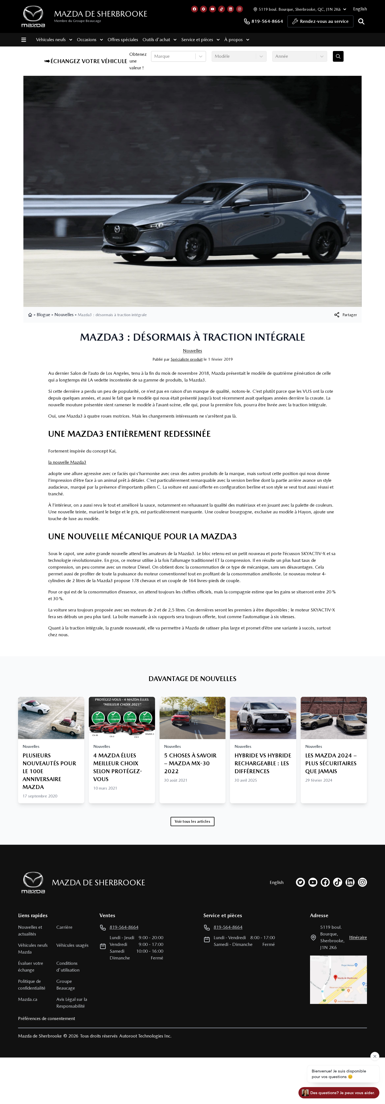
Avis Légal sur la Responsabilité (71, 1003)
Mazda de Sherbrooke (100, 14)
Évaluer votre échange (30, 967)
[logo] (33, 16)
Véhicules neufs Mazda (33, 949)
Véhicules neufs (51, 39)
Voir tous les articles (192, 821)
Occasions (86, 39)
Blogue (43, 314)
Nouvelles (64, 314)
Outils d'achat (156, 39)
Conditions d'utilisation (67, 967)
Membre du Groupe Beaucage (77, 21)
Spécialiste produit (187, 359)
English (360, 9)
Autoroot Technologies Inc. (145, 1036)
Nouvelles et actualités (30, 931)
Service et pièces (197, 39)
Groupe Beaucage (65, 985)
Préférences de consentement (46, 1018)
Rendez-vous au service (324, 21)
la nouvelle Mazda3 (67, 462)
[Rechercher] (361, 21)
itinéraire (358, 937)
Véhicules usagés (72, 945)
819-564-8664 (267, 21)
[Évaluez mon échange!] (338, 56)
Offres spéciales (123, 39)
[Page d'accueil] (31, 314)
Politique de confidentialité (31, 985)
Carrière (64, 927)
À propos (233, 39)
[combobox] (154, 56)
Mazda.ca (27, 999)
